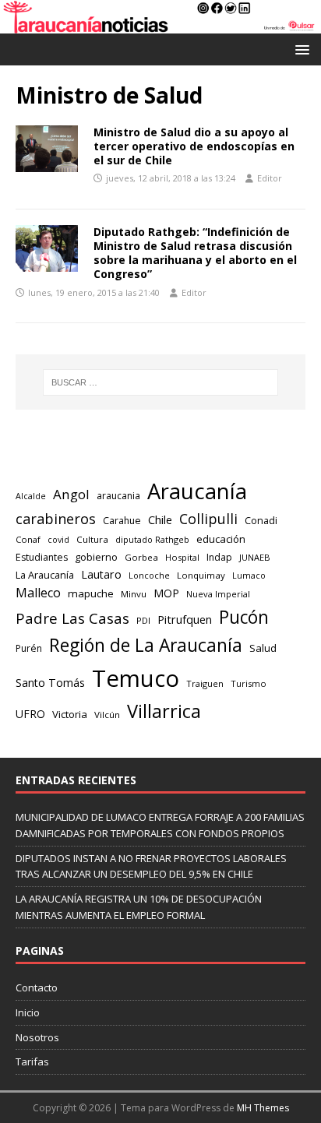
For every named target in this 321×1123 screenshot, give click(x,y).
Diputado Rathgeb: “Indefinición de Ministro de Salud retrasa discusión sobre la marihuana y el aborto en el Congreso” (195, 253)
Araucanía (197, 491)
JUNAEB (254, 557)
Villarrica (164, 711)
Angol (71, 494)
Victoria (69, 714)
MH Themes (263, 1107)
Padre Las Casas (72, 618)
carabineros (56, 518)
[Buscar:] (160, 382)
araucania (118, 495)
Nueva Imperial (218, 594)
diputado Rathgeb (152, 539)
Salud (263, 648)
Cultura (92, 539)
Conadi (261, 520)
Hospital (182, 557)
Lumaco (249, 575)
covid (58, 539)
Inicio (28, 1012)
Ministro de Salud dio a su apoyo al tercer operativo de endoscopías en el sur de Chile (194, 146)
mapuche (91, 593)
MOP (166, 593)
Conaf (28, 539)
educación (220, 539)
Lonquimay (201, 575)
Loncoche (149, 575)
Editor (269, 178)
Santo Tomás (50, 682)
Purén (29, 648)
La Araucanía (45, 575)
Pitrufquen (184, 619)
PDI (143, 620)
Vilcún (107, 714)
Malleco (38, 592)
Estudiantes (42, 557)
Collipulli (208, 518)
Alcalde (31, 496)
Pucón (244, 617)
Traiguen (205, 683)
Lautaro (101, 574)
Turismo (248, 683)
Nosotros (37, 1037)
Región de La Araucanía (145, 645)
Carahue (122, 520)
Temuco (135, 678)
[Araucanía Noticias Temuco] (160, 24)
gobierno (96, 557)
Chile (160, 519)
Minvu (133, 594)
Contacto (37, 987)
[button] (299, 48)
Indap (219, 557)
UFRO (30, 713)
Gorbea (141, 557)
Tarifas (32, 1061)
